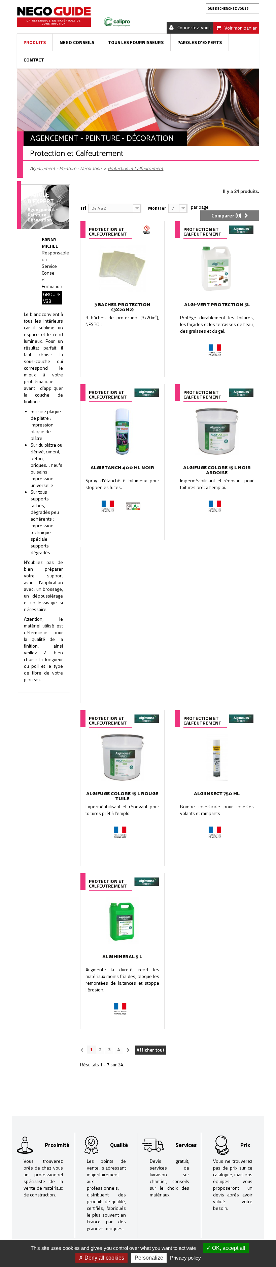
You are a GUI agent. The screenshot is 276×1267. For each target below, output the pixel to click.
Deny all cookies (103, 1258)
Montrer (157, 207)
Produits (35, 42)
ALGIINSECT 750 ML (217, 793)
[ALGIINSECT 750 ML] (217, 757)
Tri (83, 207)
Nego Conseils (77, 42)
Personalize (149, 1258)
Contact (34, 59)
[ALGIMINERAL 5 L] (122, 920)
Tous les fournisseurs (136, 42)
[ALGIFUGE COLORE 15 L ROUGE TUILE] (122, 757)
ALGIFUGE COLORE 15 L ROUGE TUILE (122, 796)
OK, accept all (228, 1248)
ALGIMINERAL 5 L (122, 956)
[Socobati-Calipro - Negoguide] (54, 11)
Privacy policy (185, 1258)
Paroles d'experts (199, 42)
